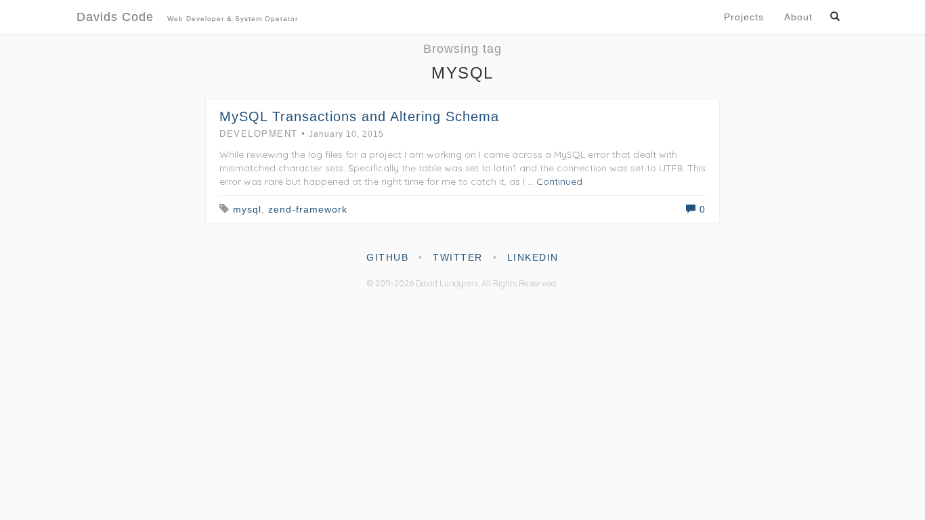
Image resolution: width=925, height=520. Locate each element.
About (798, 17)
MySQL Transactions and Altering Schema (359, 116)
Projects (744, 17)
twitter (458, 257)
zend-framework (307, 209)
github (387, 257)
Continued (559, 181)
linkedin (533, 257)
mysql (247, 209)
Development (258, 134)
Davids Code (187, 17)
